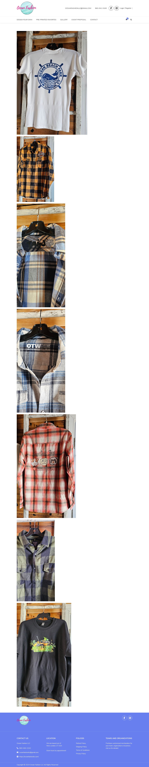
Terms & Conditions (83, 750)
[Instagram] (116, 8)
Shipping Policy (81, 747)
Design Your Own (24, 19)
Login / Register (125, 8)
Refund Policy (81, 743)
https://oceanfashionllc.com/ (29, 757)
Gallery (64, 19)
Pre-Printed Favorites (46, 19)
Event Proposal (79, 19)
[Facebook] (111, 8)
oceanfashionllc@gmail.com (78, 8)
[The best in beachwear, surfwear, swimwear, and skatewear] (27, 14)
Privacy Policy (81, 754)
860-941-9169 (101, 8)
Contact (94, 19)
